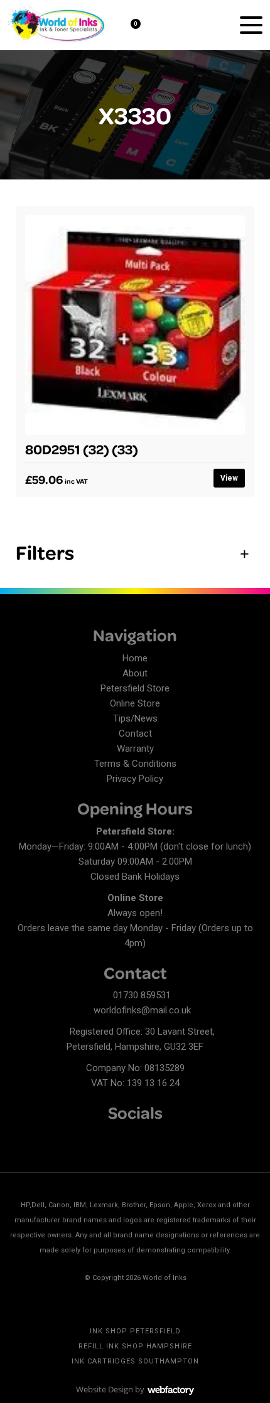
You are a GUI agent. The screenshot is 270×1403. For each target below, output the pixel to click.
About (135, 673)
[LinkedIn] (40, 1137)
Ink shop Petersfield (135, 1331)
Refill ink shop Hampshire (135, 1346)
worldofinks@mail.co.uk (142, 1010)
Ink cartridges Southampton (135, 1361)
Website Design (104, 1389)
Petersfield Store (135, 688)
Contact (135, 733)
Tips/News (135, 718)
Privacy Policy (135, 778)
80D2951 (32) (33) (81, 448)
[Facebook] (18, 1137)
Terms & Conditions (135, 763)
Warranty (135, 748)
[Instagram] (62, 1137)
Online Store (135, 703)
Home (135, 658)
